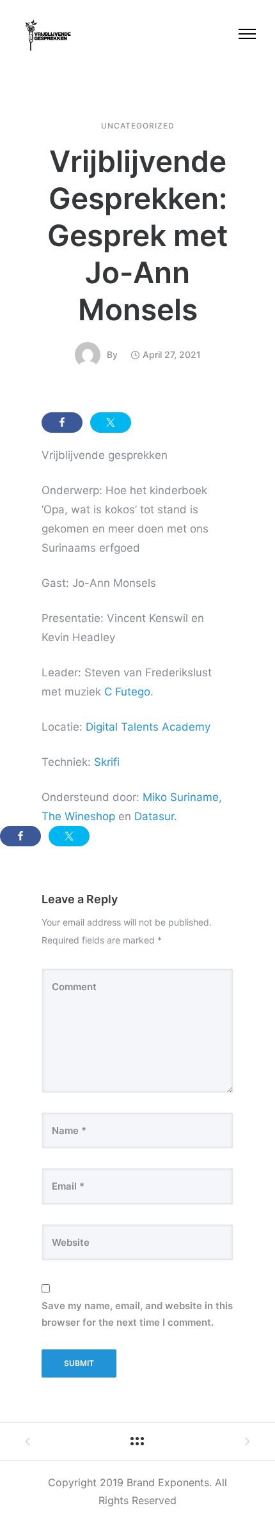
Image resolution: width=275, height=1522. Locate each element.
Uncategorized (138, 126)
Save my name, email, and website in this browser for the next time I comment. (137, 1314)
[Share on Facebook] (62, 422)
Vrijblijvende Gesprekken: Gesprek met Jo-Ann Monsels (137, 235)
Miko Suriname (181, 797)
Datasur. (155, 816)
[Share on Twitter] (110, 422)
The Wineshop (78, 816)
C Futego (127, 691)
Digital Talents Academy (148, 726)
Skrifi (107, 762)
